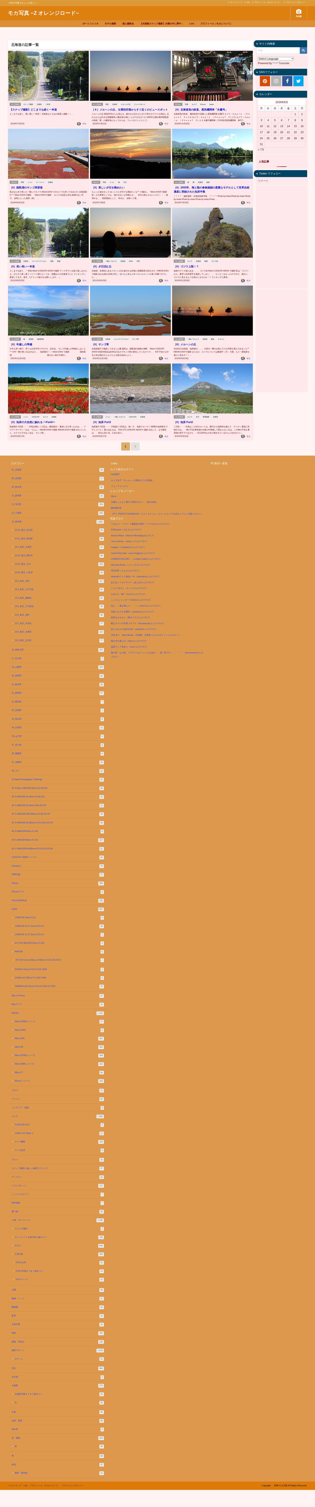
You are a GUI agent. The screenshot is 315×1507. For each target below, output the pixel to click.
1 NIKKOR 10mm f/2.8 (59, 917)
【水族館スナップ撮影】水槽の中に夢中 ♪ (161, 23)
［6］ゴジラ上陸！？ (186, 266)
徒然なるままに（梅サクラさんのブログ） (131, 617)
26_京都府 (57, 710)
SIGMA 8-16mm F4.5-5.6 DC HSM (59, 969)
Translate (284, 63)
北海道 (39, 104)
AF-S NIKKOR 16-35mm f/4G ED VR (57, 805)
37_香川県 (57, 745)
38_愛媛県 (57, 753)
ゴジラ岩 (214, 261)
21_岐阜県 (57, 684)
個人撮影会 (128, 23)
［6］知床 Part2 (183, 422)
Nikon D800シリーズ (59, 1064)
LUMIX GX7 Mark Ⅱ (59, 1133)
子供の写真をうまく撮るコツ (59, 1271)
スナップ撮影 (28, 104)
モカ (84, 124)
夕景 (138, 261)
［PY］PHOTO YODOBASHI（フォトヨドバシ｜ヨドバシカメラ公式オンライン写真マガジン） (157, 514)
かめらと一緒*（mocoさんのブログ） (129, 594)
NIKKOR (59, 951)
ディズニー (57, 1177)
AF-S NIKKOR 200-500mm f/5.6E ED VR (57, 814)
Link (248, 2)
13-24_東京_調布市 (59, 555)
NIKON (14, 182)
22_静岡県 (57, 693)
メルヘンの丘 (126, 104)
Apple (211, 104)
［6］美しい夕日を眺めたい (108, 187)
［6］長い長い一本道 (22, 266)
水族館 (57, 1385)
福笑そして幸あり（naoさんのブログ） (129, 647)
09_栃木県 (57, 487)
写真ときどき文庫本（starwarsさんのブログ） (133, 612)
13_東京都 (57, 522)
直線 (58, 261)
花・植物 (57, 1438)
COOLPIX (35, 417)
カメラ (194, 104)
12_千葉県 (57, 513)
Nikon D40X (59, 1030)
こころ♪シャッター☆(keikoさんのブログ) (130, 600)
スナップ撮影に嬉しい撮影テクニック (57, 1168)
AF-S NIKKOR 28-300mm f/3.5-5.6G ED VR (57, 823)
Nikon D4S (59, 1038)
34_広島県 (57, 727)
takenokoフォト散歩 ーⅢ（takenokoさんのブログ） (136, 576)
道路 (51, 261)
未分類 (57, 1377)
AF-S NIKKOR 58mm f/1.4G (57, 840)
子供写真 (59, 1254)
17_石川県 (57, 658)
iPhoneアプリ (57, 892)
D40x (131, 261)
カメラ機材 (59, 1142)
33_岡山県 (57, 719)
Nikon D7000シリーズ (59, 1055)
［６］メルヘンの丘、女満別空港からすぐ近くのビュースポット (130, 109)
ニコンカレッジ (57, 1185)
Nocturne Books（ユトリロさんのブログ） (131, 565)
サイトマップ (236, 2)
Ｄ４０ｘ (221, 339)
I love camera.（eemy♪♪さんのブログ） (130, 541)
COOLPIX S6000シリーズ (57, 857)
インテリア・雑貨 (57, 1107)
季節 (57, 1333)
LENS (57, 909)
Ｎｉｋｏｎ (40, 182)
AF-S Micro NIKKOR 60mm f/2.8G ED (57, 788)
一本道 (47, 104)
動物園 (57, 1307)
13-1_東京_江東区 (59, 547)
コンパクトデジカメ (39, 261)
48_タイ (57, 771)
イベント (57, 1099)
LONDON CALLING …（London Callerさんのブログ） (136, 559)
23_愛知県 (57, 702)
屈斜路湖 (40, 339)
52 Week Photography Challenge (57, 779)
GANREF (115, 474)
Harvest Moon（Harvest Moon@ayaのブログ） (133, 536)
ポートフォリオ (91, 23)
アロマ (57, 1090)
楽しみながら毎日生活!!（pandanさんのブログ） (134, 629)
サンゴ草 (135, 339)
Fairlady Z (57, 866)
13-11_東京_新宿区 (59, 538)
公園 (57, 1290)
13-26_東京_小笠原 (59, 572)
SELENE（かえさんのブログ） (126, 571)
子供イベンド (59, 1279)
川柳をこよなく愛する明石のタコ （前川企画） (134, 502)
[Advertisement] (281, 237)
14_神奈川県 (57, 650)
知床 (208, 182)
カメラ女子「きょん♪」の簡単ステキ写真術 (132, 480)
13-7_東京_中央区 (59, 623)
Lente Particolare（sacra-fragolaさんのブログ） (133, 553)
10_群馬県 (57, 496)
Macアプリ (57, 1004)
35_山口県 (57, 736)
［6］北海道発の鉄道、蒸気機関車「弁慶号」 (201, 109)
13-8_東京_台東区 (59, 632)
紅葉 (57, 1412)
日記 (57, 1368)
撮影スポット (57, 1350)
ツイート (263, 180)
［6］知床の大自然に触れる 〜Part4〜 (32, 422)
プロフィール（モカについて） (268, 2)
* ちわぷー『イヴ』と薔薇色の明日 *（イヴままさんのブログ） (141, 524)
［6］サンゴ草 (100, 344)
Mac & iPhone (57, 996)
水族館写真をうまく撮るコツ (59, 1394)
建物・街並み (57, 1342)
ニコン (30, 182)
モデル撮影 (110, 23)
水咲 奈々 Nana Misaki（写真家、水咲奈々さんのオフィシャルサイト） (146, 635)
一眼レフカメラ (111, 261)
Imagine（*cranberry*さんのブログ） (128, 547)
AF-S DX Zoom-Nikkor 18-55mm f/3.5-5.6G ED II (59, 960)
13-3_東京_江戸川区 (59, 589)
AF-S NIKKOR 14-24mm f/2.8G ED (57, 797)
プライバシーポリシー (295, 2)
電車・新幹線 (59, 1473)
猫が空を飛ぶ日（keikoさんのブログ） (129, 641)
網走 (212, 339)
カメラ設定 (59, 1150)
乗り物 (57, 1211)
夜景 (57, 1316)
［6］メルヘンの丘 (185, 344)
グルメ (57, 1159)
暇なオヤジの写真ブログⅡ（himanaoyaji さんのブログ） (138, 623)
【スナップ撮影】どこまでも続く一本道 (33, 109)
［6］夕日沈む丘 (102, 266)
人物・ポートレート (57, 1220)
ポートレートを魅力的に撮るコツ (59, 1237)
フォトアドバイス (119, 486)
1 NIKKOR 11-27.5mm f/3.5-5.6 (59, 926)
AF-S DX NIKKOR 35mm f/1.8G (59, 943)
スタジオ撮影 (59, 1228)
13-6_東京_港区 (59, 615)
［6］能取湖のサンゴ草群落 (26, 187)
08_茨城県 (57, 478)
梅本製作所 (116, 508)
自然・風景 (57, 1421)
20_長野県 (57, 676)
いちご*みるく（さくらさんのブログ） (129, 588)
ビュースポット (140, 104)
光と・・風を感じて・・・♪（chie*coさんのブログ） (136, 606)
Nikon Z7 (59, 1072)
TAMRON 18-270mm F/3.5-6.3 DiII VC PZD (59, 986)
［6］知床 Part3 (101, 422)
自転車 (57, 1429)
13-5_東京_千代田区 (59, 606)
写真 (107, 104)
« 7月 (261, 149)
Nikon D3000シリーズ (59, 1021)
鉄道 (57, 1464)
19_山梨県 (57, 667)
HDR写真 (57, 874)
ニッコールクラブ (57, 1194)
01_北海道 (15, 104)
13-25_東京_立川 (59, 564)
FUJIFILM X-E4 (59, 1125)
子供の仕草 (59, 1262)
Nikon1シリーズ (59, 1081)
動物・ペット (57, 1298)
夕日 (125, 182)
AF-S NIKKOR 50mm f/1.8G (57, 831)
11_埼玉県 (57, 504)
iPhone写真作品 (57, 900)
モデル (59, 1245)
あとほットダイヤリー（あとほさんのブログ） (133, 582)
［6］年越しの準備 (21, 344)
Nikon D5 (59, 1047)
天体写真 (57, 1324)
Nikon (113, 496)
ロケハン (59, 1359)
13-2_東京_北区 (59, 581)
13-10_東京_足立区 (59, 530)
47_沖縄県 (57, 762)
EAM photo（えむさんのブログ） (127, 530)
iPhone (178, 104)
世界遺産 (206, 417)
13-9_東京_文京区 (59, 640)
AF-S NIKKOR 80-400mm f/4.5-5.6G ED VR (57, 849)
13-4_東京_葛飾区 (59, 598)
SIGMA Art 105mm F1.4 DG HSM (59, 978)
